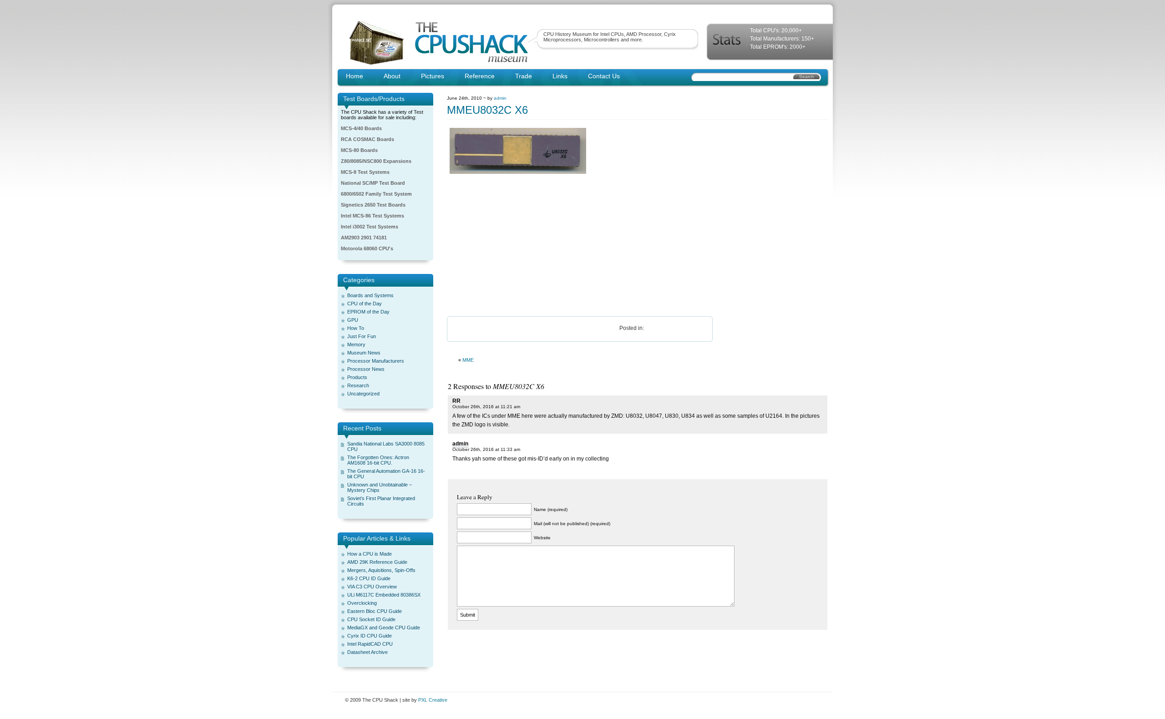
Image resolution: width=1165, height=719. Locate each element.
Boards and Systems (370, 295)
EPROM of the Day (368, 311)
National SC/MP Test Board (373, 183)
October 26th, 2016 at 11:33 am (486, 449)
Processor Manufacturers (375, 361)
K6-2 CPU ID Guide (368, 578)
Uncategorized (363, 393)
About (392, 76)
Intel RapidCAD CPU (370, 644)
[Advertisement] (637, 245)
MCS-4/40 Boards (361, 128)
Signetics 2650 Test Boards (373, 205)
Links (559, 76)
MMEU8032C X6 (487, 110)
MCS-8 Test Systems (365, 172)
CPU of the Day (364, 303)
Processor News (366, 369)
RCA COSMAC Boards (367, 139)
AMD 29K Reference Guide (377, 562)
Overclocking (362, 603)
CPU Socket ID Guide (371, 619)
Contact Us (604, 76)
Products (357, 377)
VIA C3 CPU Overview (372, 586)
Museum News (363, 352)
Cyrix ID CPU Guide (369, 635)
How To (355, 328)
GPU (352, 320)
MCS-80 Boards (359, 150)
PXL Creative (432, 700)
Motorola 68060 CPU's (367, 248)
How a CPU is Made (369, 554)
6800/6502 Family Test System (376, 194)
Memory (356, 344)
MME (468, 360)
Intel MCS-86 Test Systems (372, 215)
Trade (523, 76)
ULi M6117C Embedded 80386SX (383, 594)
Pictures (432, 76)
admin (500, 98)
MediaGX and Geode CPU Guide (383, 627)
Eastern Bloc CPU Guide (374, 611)
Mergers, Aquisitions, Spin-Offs (381, 570)
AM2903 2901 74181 (364, 237)
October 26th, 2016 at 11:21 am (486, 406)
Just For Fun (361, 336)
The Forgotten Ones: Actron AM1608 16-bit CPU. (378, 460)
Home (354, 76)
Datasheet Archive (367, 652)
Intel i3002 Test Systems (369, 226)
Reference (480, 76)
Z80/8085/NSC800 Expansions (376, 161)
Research (358, 385)
